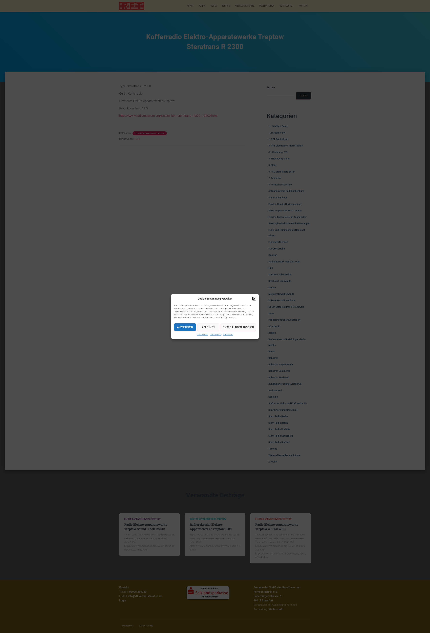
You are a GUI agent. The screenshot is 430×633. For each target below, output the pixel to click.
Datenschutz (202, 334)
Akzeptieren (185, 327)
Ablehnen (208, 327)
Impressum (228, 334)
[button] (254, 298)
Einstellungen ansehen (238, 327)
